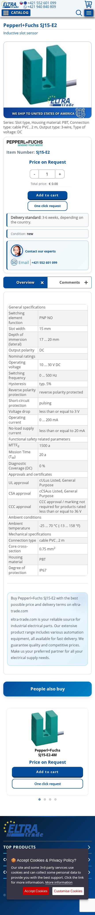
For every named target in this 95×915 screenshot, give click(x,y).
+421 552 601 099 (44, 262)
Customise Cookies (68, 891)
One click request (47, 206)
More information (58, 882)
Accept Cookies (36, 891)
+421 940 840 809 (41, 6)
